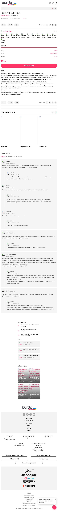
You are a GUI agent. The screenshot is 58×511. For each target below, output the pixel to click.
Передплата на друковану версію (14, 455)
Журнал (29, 428)
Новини (29, 430)
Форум (7, 15)
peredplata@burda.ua (9, 438)
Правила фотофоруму (29, 497)
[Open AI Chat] (54, 507)
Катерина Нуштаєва (11, 254)
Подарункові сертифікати (29, 463)
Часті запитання (43, 459)
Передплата (29, 501)
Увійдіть (3, 156)
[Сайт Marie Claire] (29, 475)
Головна (3, 15)
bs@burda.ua (29, 438)
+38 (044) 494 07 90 (10, 439)
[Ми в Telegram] (34, 414)
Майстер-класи (22, 366)
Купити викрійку (29, 66)
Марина (8, 161)
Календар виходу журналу (43, 455)
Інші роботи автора (8, 112)
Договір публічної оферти (29, 505)
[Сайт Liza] (29, 470)
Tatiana (7, 185)
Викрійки (29, 418)
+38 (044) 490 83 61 (19, 445)
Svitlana (8, 290)
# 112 (55, 56)
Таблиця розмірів (14, 459)
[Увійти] (56, 3)
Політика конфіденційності (29, 503)
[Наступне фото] (54, 31)
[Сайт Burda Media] (29, 481)
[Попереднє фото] (3, 31)
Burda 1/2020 (53, 53)
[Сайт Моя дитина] (29, 478)
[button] (56, 112)
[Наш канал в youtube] (27, 414)
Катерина (8, 211)
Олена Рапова (9, 232)
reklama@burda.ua (48, 438)
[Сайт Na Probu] (29, 486)
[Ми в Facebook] (24, 414)
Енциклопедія (22, 322)
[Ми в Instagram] (30, 414)
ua (52, 8)
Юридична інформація (29, 495)
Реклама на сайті (29, 499)
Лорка (24, 18)
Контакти (29, 493)
